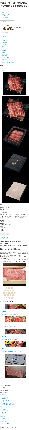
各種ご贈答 (4, 55)
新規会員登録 (5, 398)
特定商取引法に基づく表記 (8, 62)
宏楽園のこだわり (6, 54)
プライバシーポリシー (7, 61)
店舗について (3, 416)
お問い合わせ (5, 59)
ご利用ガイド (5, 15)
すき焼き (4, 409)
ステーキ (4, 412)
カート (5, 17)
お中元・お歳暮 (5, 57)
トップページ (3, 394)
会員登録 (4, 12)
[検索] (0, 23)
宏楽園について (5, 52)
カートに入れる (4, 234)
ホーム (3, 68)
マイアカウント (5, 14)
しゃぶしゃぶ (5, 410)
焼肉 (3, 70)
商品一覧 (2, 407)
